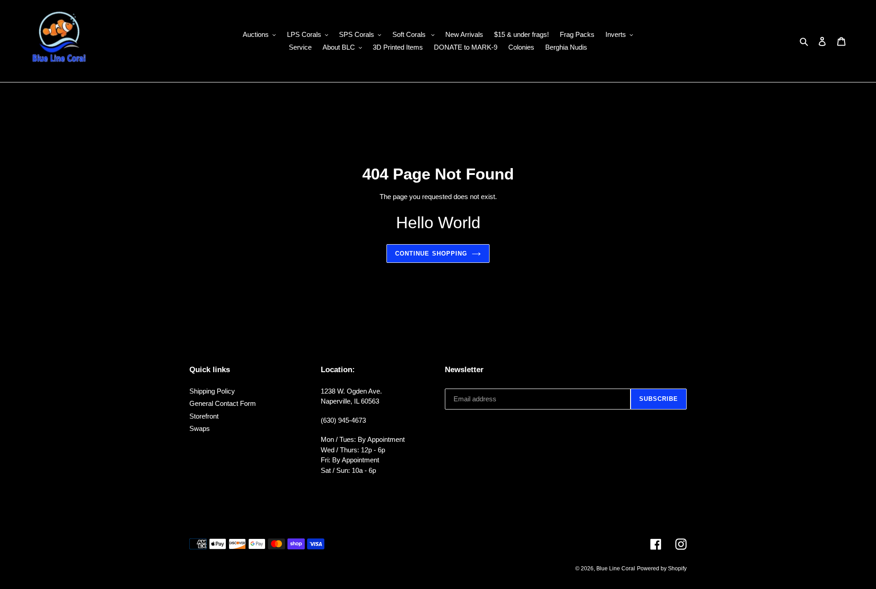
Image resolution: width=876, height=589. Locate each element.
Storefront (204, 416)
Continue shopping (431, 253)
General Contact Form (222, 403)
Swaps (199, 428)
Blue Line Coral (615, 568)
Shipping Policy (212, 391)
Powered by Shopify (662, 568)
